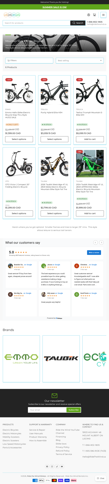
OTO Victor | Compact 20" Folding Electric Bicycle (17, 185)
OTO (7, 181)
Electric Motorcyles (12, 433)
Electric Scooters (11, 440)
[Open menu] (103, 15)
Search (79, 23)
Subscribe (74, 410)
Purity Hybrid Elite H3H (51, 112)
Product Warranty (38, 437)
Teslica (44, 109)
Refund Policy (63, 450)
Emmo (8, 109)
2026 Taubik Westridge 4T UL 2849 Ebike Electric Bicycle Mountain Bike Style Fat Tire (54, 186)
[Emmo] (21, 359)
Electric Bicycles (10, 430)
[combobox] (44, 23)
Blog (58, 440)
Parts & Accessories (12, 447)
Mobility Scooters (11, 437)
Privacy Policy (62, 447)
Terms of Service (64, 454)
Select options (19, 139)
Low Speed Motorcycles (14, 444)
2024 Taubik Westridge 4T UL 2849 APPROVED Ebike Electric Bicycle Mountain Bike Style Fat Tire (89, 188)
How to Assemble (38, 440)
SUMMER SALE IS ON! (55, 7)
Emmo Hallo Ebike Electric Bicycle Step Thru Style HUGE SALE (17, 114)
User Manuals (36, 433)
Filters (13, 60)
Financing (61, 436)
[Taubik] (61, 358)
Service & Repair (37, 430)
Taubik (44, 181)
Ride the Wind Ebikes (36, 476)
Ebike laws (61, 443)
